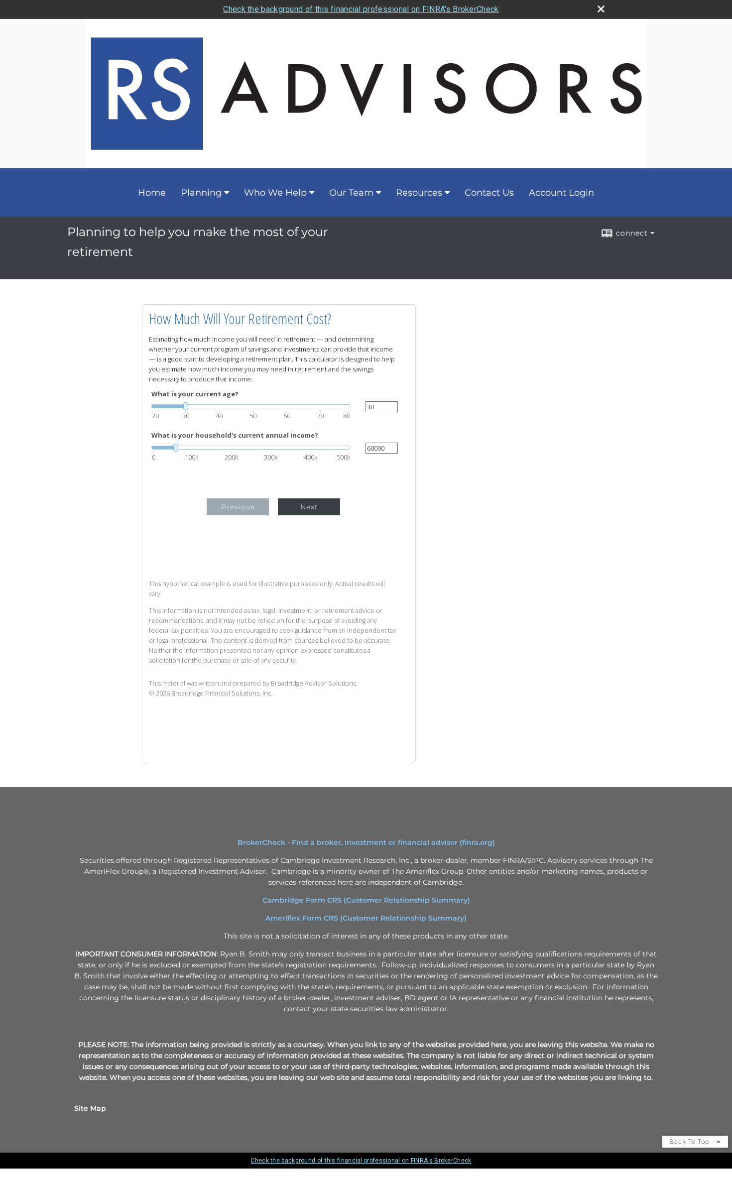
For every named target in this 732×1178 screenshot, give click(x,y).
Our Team (351, 192)
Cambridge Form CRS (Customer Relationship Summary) (366, 900)
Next (309, 506)
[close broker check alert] (601, 9)
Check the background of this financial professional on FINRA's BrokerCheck (360, 9)
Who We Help (275, 192)
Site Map (90, 1108)
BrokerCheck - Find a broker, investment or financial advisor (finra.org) (366, 842)
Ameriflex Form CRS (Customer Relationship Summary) (366, 918)
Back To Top (690, 1141)
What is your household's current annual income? (234, 435)
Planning (201, 192)
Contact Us (489, 192)
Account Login (561, 192)
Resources (419, 192)
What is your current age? (195, 394)
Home (152, 192)
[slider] (251, 406)
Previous (238, 506)
